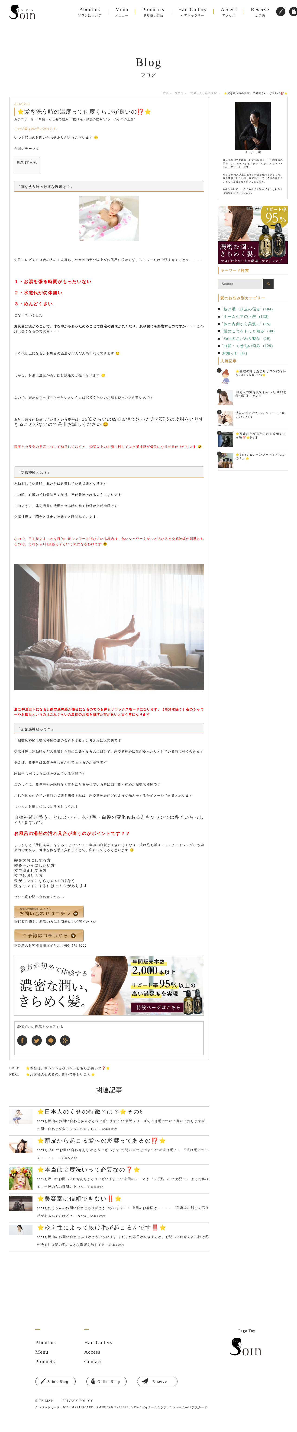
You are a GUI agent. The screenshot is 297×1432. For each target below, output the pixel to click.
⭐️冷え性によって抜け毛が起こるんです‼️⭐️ (102, 1228)
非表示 (31, 162)
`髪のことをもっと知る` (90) (248, 331)
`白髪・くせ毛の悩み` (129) (247, 346)
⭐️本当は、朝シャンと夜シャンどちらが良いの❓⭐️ (68, 1068)
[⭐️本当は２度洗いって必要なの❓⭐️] (20, 1178)
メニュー (121, 12)
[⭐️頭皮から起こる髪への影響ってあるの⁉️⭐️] (20, 1145)
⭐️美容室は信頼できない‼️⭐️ (79, 1199)
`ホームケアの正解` (120, 119)
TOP (165, 93)
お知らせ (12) (234, 353)
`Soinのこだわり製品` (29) (246, 338)
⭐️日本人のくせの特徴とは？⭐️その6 (90, 1112)
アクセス (229, 12)
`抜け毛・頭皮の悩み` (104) (247, 309)
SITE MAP (44, 1401)
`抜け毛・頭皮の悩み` (88, 119)
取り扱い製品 (153, 12)
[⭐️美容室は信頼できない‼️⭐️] (20, 1203)
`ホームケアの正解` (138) (245, 316)
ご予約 (260, 12)
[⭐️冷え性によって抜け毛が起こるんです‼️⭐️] (20, 1230)
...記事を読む (108, 1129)
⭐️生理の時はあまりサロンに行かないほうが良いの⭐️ (261, 373)
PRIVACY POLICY (77, 1401)
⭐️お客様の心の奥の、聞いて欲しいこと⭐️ (60, 1074)
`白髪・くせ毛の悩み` (203, 93)
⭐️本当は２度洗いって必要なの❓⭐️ (89, 1170)
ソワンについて (89, 12)
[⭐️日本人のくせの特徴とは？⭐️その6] (20, 1116)
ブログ (179, 93)
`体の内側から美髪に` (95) (246, 324)
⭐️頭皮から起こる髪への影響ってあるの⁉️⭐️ (101, 1141)
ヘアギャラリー (192, 12)
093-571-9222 (75, 945)
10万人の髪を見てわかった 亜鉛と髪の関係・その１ (261, 394)
